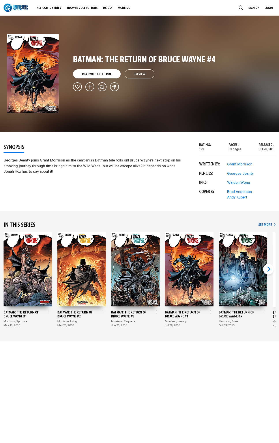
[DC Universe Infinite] (16, 7)
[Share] (114, 86)
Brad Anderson (239, 191)
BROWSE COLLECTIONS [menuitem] (82, 8)
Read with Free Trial (97, 74)
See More (266, 224)
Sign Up (253, 8)
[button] (240, 7)
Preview (139, 74)
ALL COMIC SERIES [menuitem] (49, 8)
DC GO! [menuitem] (107, 8)
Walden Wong (238, 182)
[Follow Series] (102, 86)
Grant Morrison (239, 164)
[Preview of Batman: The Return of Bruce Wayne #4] (33, 73)
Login (268, 8)
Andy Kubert (237, 197)
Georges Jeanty (240, 173)
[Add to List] (89, 86)
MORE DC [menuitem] (124, 8)
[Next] (268, 269)
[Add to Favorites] (77, 86)
